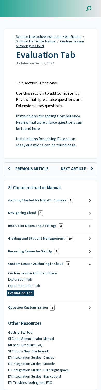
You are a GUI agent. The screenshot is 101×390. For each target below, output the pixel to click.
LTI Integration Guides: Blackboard (34, 376)
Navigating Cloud (24, 213)
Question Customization (30, 307)
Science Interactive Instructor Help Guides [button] (27, 6)
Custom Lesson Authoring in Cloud (38, 264)
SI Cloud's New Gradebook (28, 351)
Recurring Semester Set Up (32, 251)
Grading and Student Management (39, 238)
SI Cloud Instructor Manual (36, 41)
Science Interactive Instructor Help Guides (48, 36)
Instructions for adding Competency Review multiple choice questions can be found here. (49, 122)
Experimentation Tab (24, 286)
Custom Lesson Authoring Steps (33, 273)
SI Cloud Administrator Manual (31, 338)
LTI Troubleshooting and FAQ (30, 382)
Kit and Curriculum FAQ (25, 345)
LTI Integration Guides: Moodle (31, 363)
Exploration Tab (20, 279)
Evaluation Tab (45, 55)
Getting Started (20, 332)
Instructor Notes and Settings (35, 226)
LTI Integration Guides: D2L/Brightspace (38, 370)
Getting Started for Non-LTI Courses (39, 200)
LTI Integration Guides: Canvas (31, 357)
